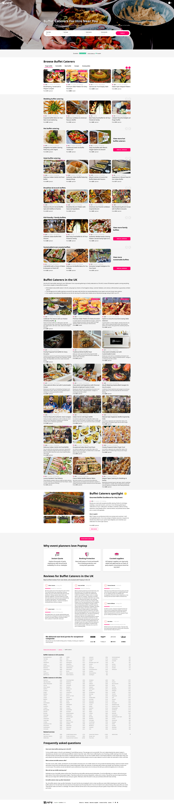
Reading (45, 694)
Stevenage (46, 715)
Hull (113, 697)
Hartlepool (91, 667)
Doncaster (91, 701)
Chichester (46, 729)
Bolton (90, 709)
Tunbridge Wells (70, 680)
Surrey (45, 660)
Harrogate (91, 720)
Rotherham (68, 725)
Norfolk (91, 664)
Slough (45, 692)
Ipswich (68, 694)
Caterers (60, 649)
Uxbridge (46, 659)
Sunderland (114, 715)
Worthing (68, 683)
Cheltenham (69, 715)
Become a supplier (94, 802)
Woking (45, 704)
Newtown (114, 690)
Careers (110, 802)
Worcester (68, 720)
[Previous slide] (127, 68)
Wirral (113, 685)
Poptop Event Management (50, 649)
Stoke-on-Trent (69, 722)
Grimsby (114, 687)
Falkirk (113, 723)
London (45, 664)
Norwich (114, 699)
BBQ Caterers (47, 734)
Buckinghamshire (48, 657)
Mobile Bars (46, 738)
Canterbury (69, 692)
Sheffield (68, 723)
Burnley (91, 716)
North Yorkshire (69, 674)
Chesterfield (69, 709)
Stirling (113, 664)
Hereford (91, 708)
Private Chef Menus (70, 736)
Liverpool (91, 657)
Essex (45, 671)
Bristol (67, 671)
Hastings (68, 690)
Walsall (68, 702)
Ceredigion (91, 674)
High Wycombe (47, 682)
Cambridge (46, 720)
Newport (91, 687)
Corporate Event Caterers (72, 738)
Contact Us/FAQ (103, 802)
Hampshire (46, 673)
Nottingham (69, 662)
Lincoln (90, 704)
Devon (90, 666)
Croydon (45, 708)
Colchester (68, 685)
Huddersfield (92, 697)
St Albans (46, 690)
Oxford (45, 695)
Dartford (45, 716)
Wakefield (91, 702)
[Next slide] (129, 68)
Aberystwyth (115, 708)
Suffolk (67, 657)
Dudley (68, 706)
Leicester (68, 718)
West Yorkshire (69, 673)
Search (163, 2)
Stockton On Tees (116, 706)
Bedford (45, 699)
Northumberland (116, 657)
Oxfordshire (46, 662)
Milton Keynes (47, 687)
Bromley (45, 713)
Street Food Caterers (93, 734)
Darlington (114, 702)
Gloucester (68, 727)
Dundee (114, 667)
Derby (67, 701)
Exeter (113, 701)
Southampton (47, 727)
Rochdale (91, 699)
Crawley (45, 722)
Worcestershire (69, 666)
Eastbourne (69, 688)
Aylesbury (46, 680)
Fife (113, 662)
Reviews (87, 802)
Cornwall (114, 660)
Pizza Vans (91, 738)
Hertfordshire (47, 669)
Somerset (91, 659)
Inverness (114, 729)
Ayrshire (114, 666)
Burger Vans (92, 736)
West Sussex (46, 674)
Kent (67, 659)
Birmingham (69, 699)
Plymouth (114, 713)
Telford (90, 682)
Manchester (69, 669)
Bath (90, 695)
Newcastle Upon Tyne (117, 716)
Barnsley (91, 694)
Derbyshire (68, 664)
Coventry (68, 708)
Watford (45, 688)
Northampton (47, 702)
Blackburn (91, 725)
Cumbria (91, 671)
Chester (91, 713)
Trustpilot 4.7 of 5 (60, 802)
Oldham (91, 683)
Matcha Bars (115, 734)
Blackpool (114, 688)
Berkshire (46, 667)
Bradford (91, 718)
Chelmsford (46, 718)
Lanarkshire (114, 659)
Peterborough (69, 716)
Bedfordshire (46, 666)
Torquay (114, 711)
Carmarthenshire (93, 669)
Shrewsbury (92, 692)
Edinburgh (114, 720)
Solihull (68, 697)
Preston (113, 682)
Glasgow (114, 722)
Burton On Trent (70, 695)
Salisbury (68, 729)
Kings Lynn (91, 723)
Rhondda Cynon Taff (93, 662)
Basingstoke (46, 709)
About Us (81, 802)
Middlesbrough (115, 704)
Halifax (90, 706)
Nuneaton (68, 711)
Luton (45, 701)
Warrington (91, 688)
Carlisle (113, 718)
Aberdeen (114, 727)
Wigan (90, 711)
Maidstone (68, 682)
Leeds (90, 715)
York (90, 729)
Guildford (46, 706)
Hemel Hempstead (48, 683)
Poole (113, 680)
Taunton (114, 694)
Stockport (91, 680)
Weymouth (114, 695)
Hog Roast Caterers (48, 736)
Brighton (68, 687)
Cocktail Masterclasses (71, 734)
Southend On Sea (47, 723)
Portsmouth (46, 725)
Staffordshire (69, 667)
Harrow (45, 685)
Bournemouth (115, 683)
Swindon (45, 711)
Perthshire (114, 669)
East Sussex (69, 660)
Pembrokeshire (92, 673)
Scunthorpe (91, 722)
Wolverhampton (70, 713)
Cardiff (90, 660)
